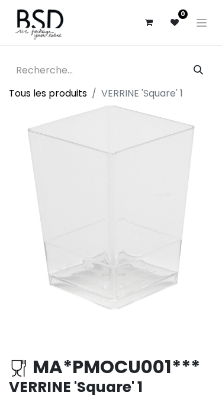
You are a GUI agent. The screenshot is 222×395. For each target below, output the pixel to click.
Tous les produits (48, 93)
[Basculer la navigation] (201, 22)
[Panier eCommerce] (148, 22)
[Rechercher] (198, 70)
